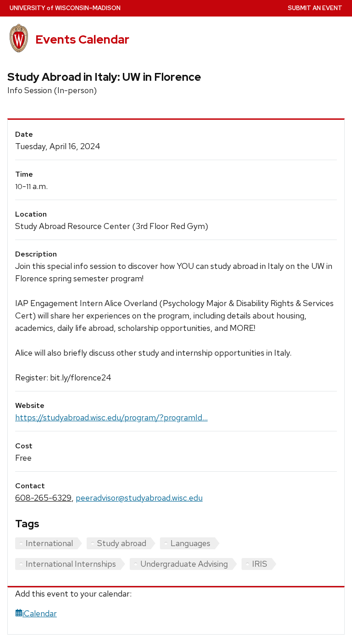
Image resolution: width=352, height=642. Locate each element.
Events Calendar (82, 39)
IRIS (259, 563)
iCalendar (39, 613)
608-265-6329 (43, 497)
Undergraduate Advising (184, 563)
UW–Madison (65, 8)
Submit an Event (315, 8)
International (49, 543)
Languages (190, 543)
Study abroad (121, 543)
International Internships (71, 563)
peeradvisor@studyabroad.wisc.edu (139, 497)
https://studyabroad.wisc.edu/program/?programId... (111, 417)
